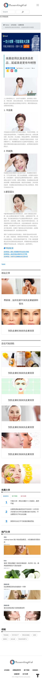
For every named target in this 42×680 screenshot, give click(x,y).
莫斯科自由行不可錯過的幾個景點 (22, 521)
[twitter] (12, 70)
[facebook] (8, 70)
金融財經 (16, 674)
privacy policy (27, 676)
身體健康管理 (17, 670)
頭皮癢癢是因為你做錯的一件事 (15, 587)
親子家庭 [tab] (14, 496)
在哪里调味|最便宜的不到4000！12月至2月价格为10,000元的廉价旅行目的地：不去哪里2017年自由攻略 (24, 511)
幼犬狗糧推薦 (4, 16)
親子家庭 (26, 670)
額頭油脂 (13, 639)
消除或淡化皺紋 (26, 635)
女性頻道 (13, 25)
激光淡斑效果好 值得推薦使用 (14, 608)
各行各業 (25, 674)
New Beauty (15, 635)
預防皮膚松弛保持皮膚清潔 (21, 331)
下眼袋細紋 (5, 635)
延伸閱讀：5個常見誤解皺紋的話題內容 (16, 256)
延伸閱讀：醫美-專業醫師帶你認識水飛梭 (16, 251)
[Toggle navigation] (37, 5)
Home (7, 25)
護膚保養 (21, 25)
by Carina (20, 68)
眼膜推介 (5, 639)
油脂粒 (34, 635)
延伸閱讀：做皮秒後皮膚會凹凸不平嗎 (15, 254)
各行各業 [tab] (23, 496)
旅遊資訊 (35, 670)
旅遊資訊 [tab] (6, 496)
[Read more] (21, 474)
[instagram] (16, 70)
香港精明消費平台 (22, 639)
